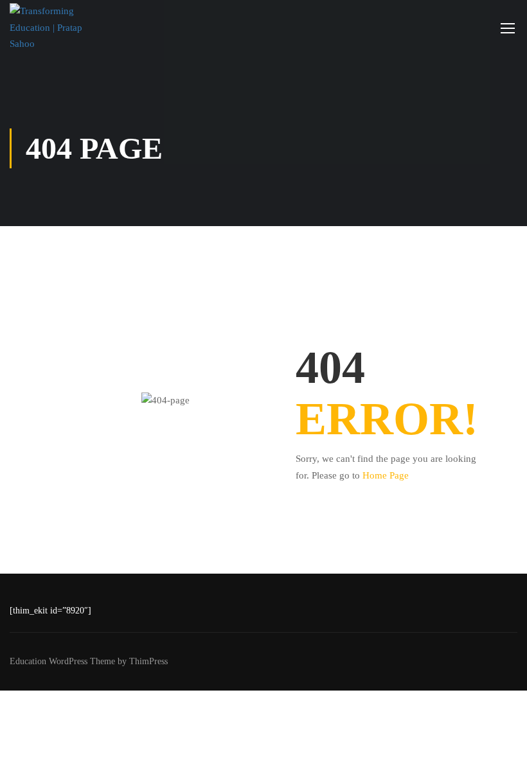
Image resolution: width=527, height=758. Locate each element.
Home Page (385, 475)
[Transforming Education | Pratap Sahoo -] (59, 28)
